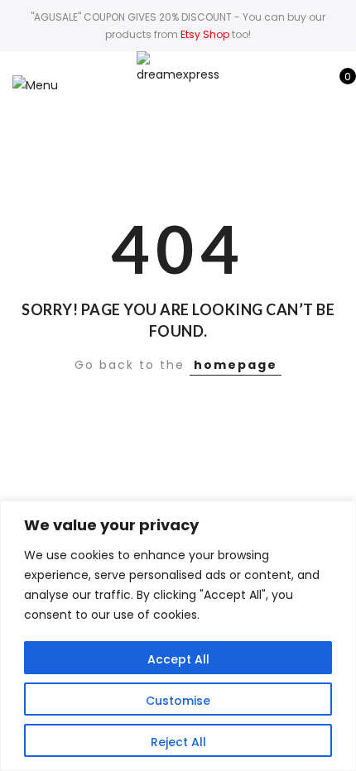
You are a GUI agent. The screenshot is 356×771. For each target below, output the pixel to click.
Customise (178, 700)
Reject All (178, 742)
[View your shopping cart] (336, 85)
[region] (178, 635)
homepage (235, 365)
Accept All (178, 659)
